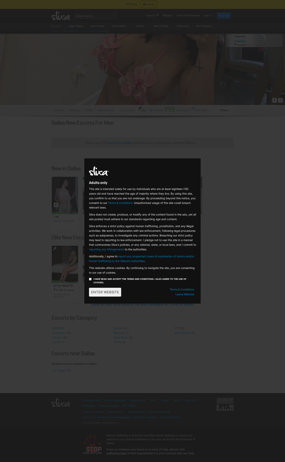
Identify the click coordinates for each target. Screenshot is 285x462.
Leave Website (184, 294)
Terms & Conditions (120, 202)
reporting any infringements (106, 249)
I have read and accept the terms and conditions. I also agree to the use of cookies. (139, 281)
